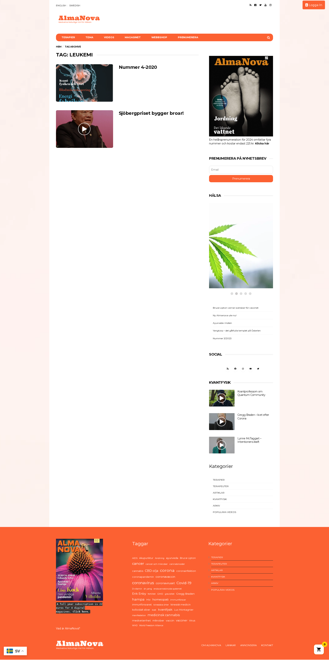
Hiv (148, 599)
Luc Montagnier (183, 609)
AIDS (134, 558)
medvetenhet (141, 620)
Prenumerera (188, 37)
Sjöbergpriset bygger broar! (151, 113)
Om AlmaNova (211, 645)
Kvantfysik (220, 499)
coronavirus (143, 583)
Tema (89, 37)
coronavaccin (165, 576)
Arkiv (216, 505)
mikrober (158, 620)
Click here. (81, 611)
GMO (160, 594)
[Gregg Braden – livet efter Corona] (222, 421)
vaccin (170, 620)
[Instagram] (270, 4)
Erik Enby (139, 593)
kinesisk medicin (181, 604)
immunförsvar (178, 599)
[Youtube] (265, 4)
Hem (58, 46)
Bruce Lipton (188, 558)
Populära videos (224, 512)
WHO (134, 625)
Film (222, 265)
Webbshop (159, 37)
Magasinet (133, 37)
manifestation (139, 615)
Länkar (231, 645)
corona (167, 570)
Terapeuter (221, 486)
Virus (192, 620)
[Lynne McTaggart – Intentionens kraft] (222, 445)
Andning (159, 558)
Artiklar (218, 492)
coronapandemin (143, 576)
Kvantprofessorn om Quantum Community (251, 393)
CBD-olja (151, 571)
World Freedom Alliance (151, 625)
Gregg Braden (185, 593)
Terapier (68, 37)
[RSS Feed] (251, 4)
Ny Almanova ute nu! (224, 315)
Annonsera (248, 645)
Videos (109, 37)
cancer (138, 563)
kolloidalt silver (141, 609)
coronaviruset (165, 583)
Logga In (315, 5)
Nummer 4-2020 (138, 67)
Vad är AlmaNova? (68, 628)
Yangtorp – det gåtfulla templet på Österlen (237, 330)
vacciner (181, 620)
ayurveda (172, 557)
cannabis (137, 571)
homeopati (160, 599)
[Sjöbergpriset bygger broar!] (84, 129)
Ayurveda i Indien (222, 323)
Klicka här (262, 143)
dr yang (148, 588)
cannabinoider (177, 564)
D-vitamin (137, 589)
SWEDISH (74, 5)
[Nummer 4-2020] (84, 83)
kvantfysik (165, 609)
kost (154, 609)
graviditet (169, 594)
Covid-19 (183, 583)
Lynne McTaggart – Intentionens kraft (249, 440)
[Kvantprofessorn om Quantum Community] (222, 398)
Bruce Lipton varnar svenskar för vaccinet (236, 307)
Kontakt (267, 645)
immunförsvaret (142, 604)
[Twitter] (260, 4)
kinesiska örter (161, 604)
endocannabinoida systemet (168, 589)
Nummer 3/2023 (222, 338)
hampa (138, 599)
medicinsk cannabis (164, 615)
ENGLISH (61, 5)
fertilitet (152, 594)
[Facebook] (255, 4)
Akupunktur (146, 558)
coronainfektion (186, 571)
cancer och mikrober (157, 564)
